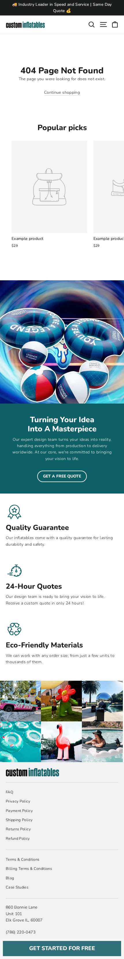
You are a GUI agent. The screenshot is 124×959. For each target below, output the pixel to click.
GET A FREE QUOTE (62, 476)
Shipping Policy (19, 820)
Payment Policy (19, 810)
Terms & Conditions (22, 859)
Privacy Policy (18, 801)
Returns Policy (18, 829)
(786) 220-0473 (20, 932)
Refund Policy (18, 838)
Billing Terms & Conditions (29, 868)
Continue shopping (62, 92)
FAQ (9, 792)
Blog (10, 878)
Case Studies (17, 887)
